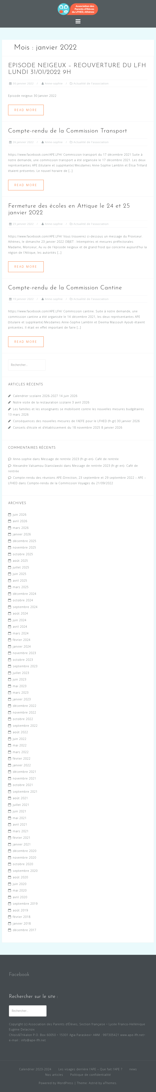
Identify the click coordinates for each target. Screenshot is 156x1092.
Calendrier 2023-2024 (35, 1069)
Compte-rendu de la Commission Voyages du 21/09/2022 (70, 483)
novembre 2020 (24, 857)
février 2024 (21, 640)
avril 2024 (20, 626)
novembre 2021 (24, 778)
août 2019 (20, 910)
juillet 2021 (21, 805)
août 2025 (20, 561)
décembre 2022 (24, 706)
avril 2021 (20, 824)
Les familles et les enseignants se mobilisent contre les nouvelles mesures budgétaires (78, 409)
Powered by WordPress (56, 1083)
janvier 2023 (22, 699)
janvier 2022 (22, 765)
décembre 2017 (24, 930)
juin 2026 (19, 514)
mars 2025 (21, 587)
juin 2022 (19, 739)
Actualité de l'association (91, 83)
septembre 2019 (25, 904)
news (133, 1069)
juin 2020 (19, 884)
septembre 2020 (25, 871)
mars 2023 (21, 692)
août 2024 (20, 613)
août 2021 (20, 798)
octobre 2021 (23, 785)
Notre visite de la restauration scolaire (42, 402)
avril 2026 (20, 521)
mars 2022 (21, 752)
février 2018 (21, 917)
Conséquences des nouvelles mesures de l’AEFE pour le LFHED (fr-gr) (64, 421)
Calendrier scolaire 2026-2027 (35, 396)
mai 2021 (20, 818)
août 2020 (20, 877)
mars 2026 (21, 528)
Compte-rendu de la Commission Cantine (65, 288)
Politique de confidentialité (90, 1075)
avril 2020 (20, 897)
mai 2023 (20, 686)
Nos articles (54, 1075)
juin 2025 (19, 574)
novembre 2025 (24, 547)
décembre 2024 (24, 594)
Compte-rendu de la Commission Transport (67, 131)
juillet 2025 (21, 567)
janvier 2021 (22, 844)
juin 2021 (19, 811)
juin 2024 (19, 620)
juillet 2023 (21, 673)
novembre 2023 (24, 653)
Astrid (93, 1083)
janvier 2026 (22, 534)
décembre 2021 (24, 772)
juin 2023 (19, 679)
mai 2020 (20, 890)
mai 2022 (20, 745)
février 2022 (21, 758)
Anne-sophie (54, 83)
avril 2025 (20, 580)
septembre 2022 (25, 726)
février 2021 (21, 838)
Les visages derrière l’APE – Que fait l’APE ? (90, 1069)
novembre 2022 (24, 712)
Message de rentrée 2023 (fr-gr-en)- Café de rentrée (80, 459)
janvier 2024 (22, 646)
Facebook (19, 974)
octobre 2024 (23, 600)
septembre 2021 (25, 791)
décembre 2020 (24, 851)
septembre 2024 (25, 607)
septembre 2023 (25, 666)
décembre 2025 (24, 541)
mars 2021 (21, 831)
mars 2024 (21, 633)
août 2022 (20, 732)
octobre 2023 (23, 660)
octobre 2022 (23, 719)
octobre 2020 (23, 864)
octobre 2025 (23, 554)
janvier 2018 (22, 923)
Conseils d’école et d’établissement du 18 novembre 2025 (56, 427)
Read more (25, 110)
